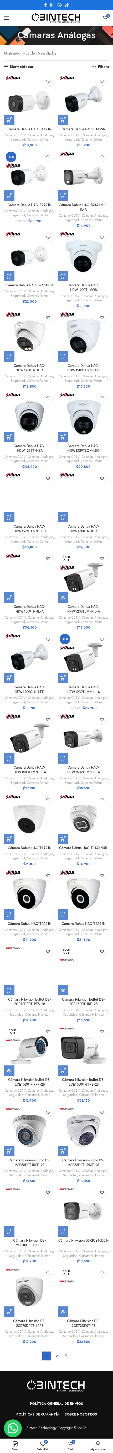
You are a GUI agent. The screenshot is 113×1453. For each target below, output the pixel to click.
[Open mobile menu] (6, 18)
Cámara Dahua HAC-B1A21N (30, 129)
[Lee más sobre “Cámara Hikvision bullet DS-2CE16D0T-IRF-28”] (63, 990)
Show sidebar (22, 67)
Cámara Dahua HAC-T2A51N (83, 924)
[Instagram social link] (52, 5)
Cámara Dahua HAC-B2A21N (30, 205)
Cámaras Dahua (38, 139)
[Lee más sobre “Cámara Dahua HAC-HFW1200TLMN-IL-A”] (63, 597)
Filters (103, 67)
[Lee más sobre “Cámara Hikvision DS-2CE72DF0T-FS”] (63, 1311)
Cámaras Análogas (40, 135)
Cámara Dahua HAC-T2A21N (30, 924)
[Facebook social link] (46, 5)
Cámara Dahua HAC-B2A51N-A (29, 285)
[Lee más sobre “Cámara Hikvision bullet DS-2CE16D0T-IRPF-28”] (9, 1070)
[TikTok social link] (67, 5)
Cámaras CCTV (15, 135)
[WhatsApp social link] (59, 5)
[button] (9, 120)
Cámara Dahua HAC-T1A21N (30, 848)
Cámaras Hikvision (37, 1014)
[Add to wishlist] (48, 81)
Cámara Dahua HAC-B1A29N (83, 129)
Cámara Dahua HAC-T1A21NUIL (83, 848)
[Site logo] (56, 17)
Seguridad (18, 139)
